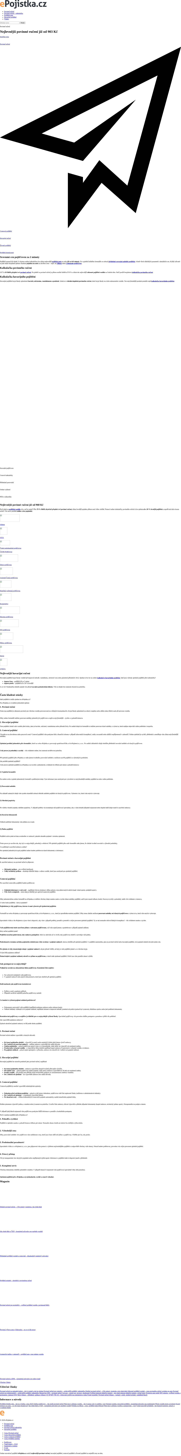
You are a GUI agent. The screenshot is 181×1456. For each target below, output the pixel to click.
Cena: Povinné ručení (11, 1433)
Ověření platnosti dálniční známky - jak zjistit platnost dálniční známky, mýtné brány (118, 1393)
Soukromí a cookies (10, 1446)
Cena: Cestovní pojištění (12, 1437)
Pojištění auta (8, 15)
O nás (6, 1448)
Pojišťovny (8, 1442)
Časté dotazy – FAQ (11, 1444)
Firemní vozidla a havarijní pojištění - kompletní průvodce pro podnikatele (130, 1404)
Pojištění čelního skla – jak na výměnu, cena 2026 (16, 1404)
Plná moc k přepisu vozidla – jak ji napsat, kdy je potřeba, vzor (84, 1404)
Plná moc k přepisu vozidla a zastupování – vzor (120, 1406)
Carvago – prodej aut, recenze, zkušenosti (76, 1393)
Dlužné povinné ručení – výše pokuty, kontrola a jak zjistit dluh (106, 1391)
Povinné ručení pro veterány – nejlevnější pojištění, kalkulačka (64, 1391)
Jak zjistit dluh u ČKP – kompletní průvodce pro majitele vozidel (49, 1406)
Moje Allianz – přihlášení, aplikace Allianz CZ (32, 1395)
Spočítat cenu (4, 37)
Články (6, 19)
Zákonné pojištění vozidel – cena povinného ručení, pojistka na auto (150, 1391)
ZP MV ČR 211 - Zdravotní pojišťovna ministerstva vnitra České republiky (73, 1395)
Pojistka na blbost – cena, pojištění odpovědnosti (88, 1406)
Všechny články (5, 1382)
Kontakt (7, 1450)
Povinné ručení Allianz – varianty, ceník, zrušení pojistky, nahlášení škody (123, 1395)
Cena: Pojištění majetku (12, 1439)
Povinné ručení (9, 11)
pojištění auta (56, 261)
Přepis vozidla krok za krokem (165, 1404)
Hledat (23, 23)
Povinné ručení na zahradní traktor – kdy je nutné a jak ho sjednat (21, 1391)
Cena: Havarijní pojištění (12, 1435)
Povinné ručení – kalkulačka (13, 13)
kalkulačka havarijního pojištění (162, 281)
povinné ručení (25, 272)
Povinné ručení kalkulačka (13, 1427)
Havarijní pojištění (10, 17)
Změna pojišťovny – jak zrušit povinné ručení (48, 1404)
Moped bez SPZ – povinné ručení (50, 1393)
